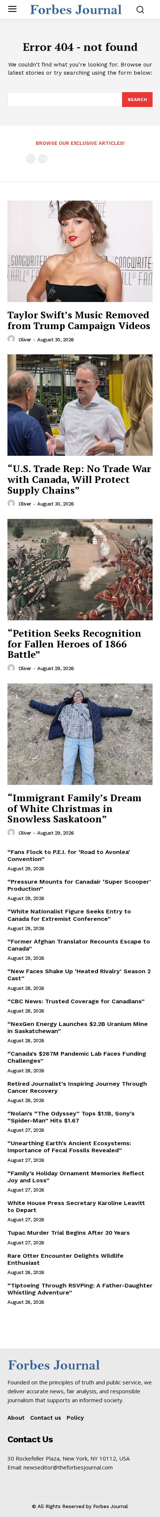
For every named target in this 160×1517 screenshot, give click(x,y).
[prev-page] (30, 158)
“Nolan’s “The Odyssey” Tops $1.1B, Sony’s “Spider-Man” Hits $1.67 (71, 1117)
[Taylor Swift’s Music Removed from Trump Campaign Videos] (80, 251)
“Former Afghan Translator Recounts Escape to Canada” (78, 945)
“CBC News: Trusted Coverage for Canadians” (76, 1001)
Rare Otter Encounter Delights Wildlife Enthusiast (65, 1259)
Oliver (25, 339)
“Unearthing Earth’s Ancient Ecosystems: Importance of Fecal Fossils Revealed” (69, 1147)
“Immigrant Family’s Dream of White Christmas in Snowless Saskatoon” (74, 808)
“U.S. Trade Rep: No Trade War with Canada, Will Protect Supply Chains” (79, 479)
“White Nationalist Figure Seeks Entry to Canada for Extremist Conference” (69, 915)
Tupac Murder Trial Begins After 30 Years (68, 1232)
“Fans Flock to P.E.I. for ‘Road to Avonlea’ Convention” (68, 855)
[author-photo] (12, 339)
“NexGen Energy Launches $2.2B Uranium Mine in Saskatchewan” (77, 1027)
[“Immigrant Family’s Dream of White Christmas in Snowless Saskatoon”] (80, 734)
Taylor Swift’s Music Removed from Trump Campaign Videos (78, 320)
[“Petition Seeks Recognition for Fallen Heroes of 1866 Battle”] (80, 569)
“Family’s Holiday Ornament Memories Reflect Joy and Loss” (75, 1177)
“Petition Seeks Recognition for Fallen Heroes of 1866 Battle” (74, 643)
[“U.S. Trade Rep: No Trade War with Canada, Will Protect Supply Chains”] (80, 405)
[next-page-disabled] (42, 158)
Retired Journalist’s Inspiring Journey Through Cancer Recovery (77, 1087)
